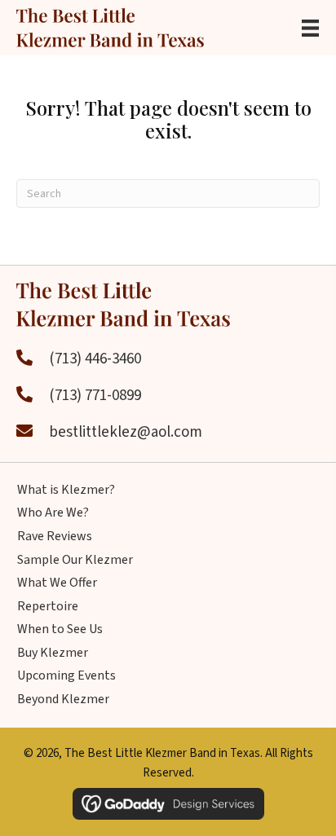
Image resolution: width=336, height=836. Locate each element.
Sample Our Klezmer (75, 560)
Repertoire (47, 606)
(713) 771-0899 (95, 396)
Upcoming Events (66, 675)
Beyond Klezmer (63, 699)
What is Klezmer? (66, 490)
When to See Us (60, 629)
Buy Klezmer (52, 653)
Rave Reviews (54, 536)
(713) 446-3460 (95, 359)
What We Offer (57, 583)
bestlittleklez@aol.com (125, 432)
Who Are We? (53, 512)
